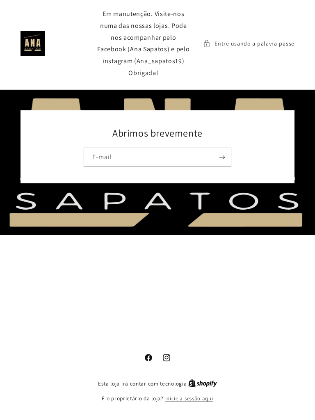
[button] (248, 44)
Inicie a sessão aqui (189, 398)
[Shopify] (202, 383)
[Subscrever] (222, 157)
